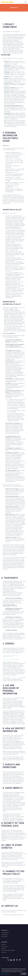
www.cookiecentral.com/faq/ (11, 659)
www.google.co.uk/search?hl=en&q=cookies (10, 655)
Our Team (3, 944)
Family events (4, 934)
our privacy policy (16, 678)
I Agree (23, 973)
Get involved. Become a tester (8, 950)
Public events (4, 936)
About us (3, 948)
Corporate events (5, 932)
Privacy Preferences (5, 973)
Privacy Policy (4, 946)
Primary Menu (25, 2)
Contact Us (3, 952)
